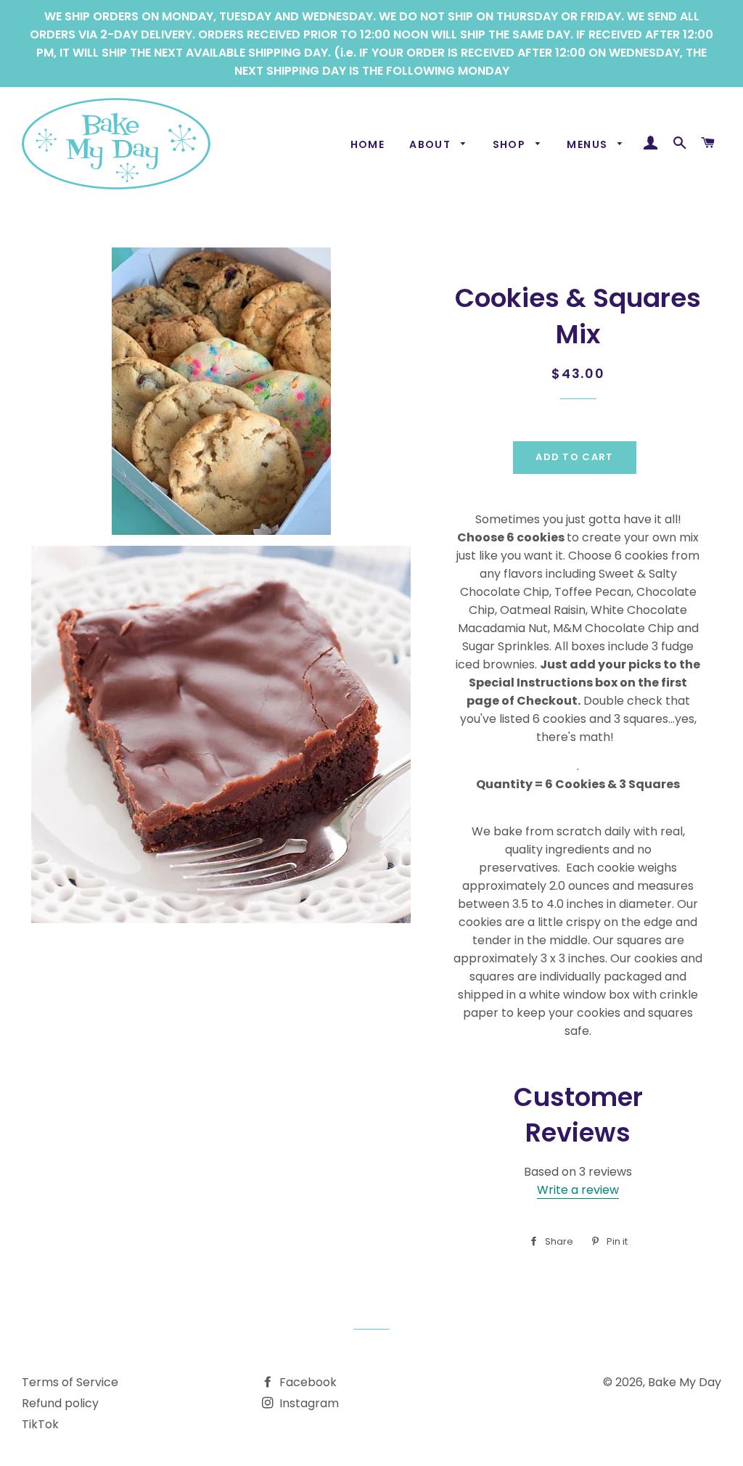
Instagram (307, 1403)
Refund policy (60, 1403)
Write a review (578, 1190)
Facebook (306, 1382)
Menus (588, 144)
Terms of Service (70, 1382)
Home (367, 144)
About (431, 144)
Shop (511, 144)
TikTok (40, 1424)
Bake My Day (684, 1382)
